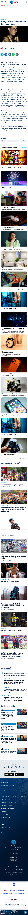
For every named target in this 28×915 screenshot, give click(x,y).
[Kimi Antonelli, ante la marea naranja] (14, 523)
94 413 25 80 (15, 849)
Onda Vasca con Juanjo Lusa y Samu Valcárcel (13, 796)
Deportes (3, 482)
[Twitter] (2, 54)
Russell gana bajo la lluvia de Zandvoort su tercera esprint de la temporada (12, 605)
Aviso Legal (18, 867)
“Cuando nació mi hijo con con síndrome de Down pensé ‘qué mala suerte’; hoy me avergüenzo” (15, 690)
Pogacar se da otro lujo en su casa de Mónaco (13, 557)
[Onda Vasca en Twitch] (19, 767)
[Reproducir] (19, 713)
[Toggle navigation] (2, 2)
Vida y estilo (7, 678)
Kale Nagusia (4, 791)
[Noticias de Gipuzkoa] (17, 890)
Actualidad (7, 672)
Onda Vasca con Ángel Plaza (8, 805)
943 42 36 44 (15, 853)
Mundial (3, 651)
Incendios (12, 5)
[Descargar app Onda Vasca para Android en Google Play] (9, 774)
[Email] (17, 54)
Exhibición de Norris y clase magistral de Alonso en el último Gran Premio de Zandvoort (13, 509)
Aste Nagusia (5, 5)
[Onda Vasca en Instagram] (16, 767)
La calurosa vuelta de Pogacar (11, 630)
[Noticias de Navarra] (20, 893)
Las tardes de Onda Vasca (8, 788)
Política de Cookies (20, 869)
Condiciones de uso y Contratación (14, 872)
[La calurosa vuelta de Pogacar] (14, 619)
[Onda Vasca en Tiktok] (23, 767)
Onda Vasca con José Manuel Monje (10, 794)
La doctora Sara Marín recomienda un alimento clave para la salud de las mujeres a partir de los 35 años (14, 699)
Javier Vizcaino (5, 830)
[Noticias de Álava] (7, 893)
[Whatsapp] (13, 54)
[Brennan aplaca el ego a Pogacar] (14, 474)
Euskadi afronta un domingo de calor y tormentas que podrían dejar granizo (15, 674)
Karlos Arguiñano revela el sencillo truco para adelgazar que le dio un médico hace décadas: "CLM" (14, 682)
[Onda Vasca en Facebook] (8, 767)
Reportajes (4, 814)
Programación (5, 817)
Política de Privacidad (8, 869)
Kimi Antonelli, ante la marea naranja (13, 534)
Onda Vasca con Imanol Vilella (9, 802)
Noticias (3, 811)
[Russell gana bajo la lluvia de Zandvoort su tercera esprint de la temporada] (14, 593)
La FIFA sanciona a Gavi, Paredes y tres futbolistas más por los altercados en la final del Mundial (12, 654)
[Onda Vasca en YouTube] (12, 767)
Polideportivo (5, 505)
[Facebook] (9, 54)
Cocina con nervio (5, 833)
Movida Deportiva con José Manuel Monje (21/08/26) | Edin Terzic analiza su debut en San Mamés (7, 715)
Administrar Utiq (14, 875)
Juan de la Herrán (5, 827)
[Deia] (6, 890)
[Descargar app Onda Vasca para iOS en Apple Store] (19, 774)
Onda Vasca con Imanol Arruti (9, 799)
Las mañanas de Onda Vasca (8, 785)
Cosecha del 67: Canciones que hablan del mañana (8, 751)
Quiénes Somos (10, 867)
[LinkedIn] (5, 54)
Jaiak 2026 (19, 5)
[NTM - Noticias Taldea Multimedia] (14, 885)
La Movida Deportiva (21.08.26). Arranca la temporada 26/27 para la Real (8, 729)
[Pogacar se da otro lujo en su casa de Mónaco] (14, 546)
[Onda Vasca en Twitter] (4, 767)
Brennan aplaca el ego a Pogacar (12, 485)
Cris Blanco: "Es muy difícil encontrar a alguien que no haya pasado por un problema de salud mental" (8, 741)
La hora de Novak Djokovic (10, 581)
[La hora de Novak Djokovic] (14, 570)
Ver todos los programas (7, 808)
